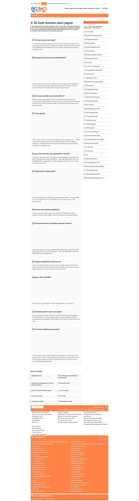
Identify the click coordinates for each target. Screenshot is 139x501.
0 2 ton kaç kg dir (75, 450)
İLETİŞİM (104, 8)
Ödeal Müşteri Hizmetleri (77, 441)
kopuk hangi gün (36, 428)
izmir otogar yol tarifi (38, 430)
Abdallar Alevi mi (36, 376)
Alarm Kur (35, 422)
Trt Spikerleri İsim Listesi (65, 420)
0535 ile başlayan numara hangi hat (80, 482)
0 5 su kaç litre (75, 478)
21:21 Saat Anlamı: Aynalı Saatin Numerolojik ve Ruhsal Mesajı (87, 444)
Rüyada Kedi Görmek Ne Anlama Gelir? (43, 444)
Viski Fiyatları (49, 499)
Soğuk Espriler (36, 420)
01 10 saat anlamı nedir (39, 469)
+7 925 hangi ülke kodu (39, 484)
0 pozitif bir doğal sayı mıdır (40, 450)
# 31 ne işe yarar (64, 390)
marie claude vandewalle (39, 434)
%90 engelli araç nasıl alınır (40, 467)
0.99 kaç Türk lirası (76, 448)
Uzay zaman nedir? (64, 383)
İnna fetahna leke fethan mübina (93, 422)
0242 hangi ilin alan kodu (77, 489)
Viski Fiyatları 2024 (37, 418)
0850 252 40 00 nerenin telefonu (79, 459)
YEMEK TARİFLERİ (70, 8)
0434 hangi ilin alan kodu (39, 448)
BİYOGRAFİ (79, 8)
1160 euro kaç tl (36, 432)
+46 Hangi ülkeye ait (76, 491)
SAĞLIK (97, 8)
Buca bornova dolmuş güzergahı (93, 418)
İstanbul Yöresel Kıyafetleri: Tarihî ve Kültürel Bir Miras (42, 384)
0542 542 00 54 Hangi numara (78, 446)
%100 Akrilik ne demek (65, 401)
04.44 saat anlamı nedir (39, 491)
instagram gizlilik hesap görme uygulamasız (92, 415)
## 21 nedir (62, 396)
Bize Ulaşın (101, 410)
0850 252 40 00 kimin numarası (41, 452)
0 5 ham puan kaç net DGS (39, 482)
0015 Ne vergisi (75, 487)
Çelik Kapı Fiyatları (38, 499)
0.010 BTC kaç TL (75, 456)
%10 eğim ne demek (37, 401)
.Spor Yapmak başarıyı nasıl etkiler (42, 476)
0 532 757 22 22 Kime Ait (39, 474)
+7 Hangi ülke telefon (38, 459)
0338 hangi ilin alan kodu (77, 461)
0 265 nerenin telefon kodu (78, 474)
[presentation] (85, 4)
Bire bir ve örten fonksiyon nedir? (41, 390)
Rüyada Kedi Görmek (37, 15)
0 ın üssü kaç (36, 454)
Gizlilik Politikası (63, 410)
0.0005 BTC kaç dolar (38, 463)
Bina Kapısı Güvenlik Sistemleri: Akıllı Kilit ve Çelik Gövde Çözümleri (50, 441)
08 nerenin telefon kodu (77, 476)
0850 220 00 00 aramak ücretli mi (41, 487)
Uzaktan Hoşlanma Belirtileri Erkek (68, 422)
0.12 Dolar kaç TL (37, 461)
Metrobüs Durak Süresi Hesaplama (68, 416)
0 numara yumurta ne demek (78, 484)
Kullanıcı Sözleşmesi (76, 410)
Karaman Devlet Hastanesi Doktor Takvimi (96, 424)
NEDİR (85, 8)
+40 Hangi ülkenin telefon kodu (41, 456)
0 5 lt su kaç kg (36, 446)
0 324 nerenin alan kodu (39, 465)
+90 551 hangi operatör (77, 467)
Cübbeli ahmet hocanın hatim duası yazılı (69, 414)
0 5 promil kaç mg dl (76, 469)
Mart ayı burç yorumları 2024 (66, 418)
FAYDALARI (91, 8)
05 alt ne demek (75, 465)
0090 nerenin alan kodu (77, 452)
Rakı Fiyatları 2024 (37, 416)
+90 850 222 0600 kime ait (78, 463)
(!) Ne (34, 480)
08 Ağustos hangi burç (77, 480)
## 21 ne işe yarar (36, 396)
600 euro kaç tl (36, 426)
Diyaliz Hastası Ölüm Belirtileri (40, 412)
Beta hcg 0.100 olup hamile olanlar (42, 414)
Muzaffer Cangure (63, 412)
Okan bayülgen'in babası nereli (92, 420)
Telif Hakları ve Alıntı (90, 410)
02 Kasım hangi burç (38, 472)
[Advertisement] (56, 71)
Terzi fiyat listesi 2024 (90, 412)
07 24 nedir (36, 489)
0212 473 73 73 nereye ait (77, 454)
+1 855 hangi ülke (75, 472)
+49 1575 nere (36, 478)
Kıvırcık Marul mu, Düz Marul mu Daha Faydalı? (58, 3)
